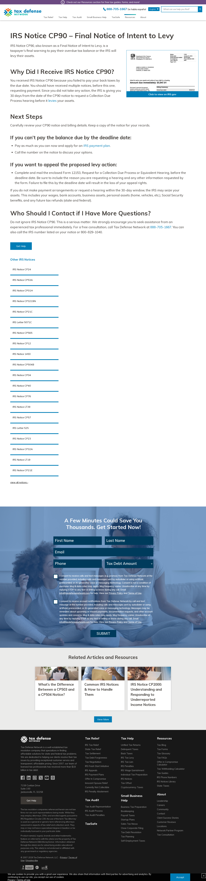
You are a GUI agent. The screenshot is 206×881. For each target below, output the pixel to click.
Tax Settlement (92, 753)
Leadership (162, 801)
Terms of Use (134, 593)
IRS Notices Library (166, 781)
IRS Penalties (127, 766)
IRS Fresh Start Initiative (97, 766)
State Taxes (163, 785)
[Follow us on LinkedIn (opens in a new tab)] (29, 778)
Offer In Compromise (95, 779)
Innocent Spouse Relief (96, 783)
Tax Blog (161, 745)
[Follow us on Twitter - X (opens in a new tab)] (41, 778)
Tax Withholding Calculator (171, 769)
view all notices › (19, 482)
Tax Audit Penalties (95, 815)
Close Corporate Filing (132, 828)
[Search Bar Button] (200, 9)
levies (52, 101)
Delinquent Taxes (129, 749)
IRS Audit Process (94, 811)
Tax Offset (126, 783)
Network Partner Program (170, 830)
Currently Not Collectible (97, 787)
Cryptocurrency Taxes (132, 787)
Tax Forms (162, 749)
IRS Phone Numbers (167, 777)
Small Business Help (96, 17)
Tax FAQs (162, 757)
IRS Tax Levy (127, 757)
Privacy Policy (116, 593)
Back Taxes (127, 753)
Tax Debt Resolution (131, 832)
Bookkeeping (127, 811)
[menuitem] (48, 17)
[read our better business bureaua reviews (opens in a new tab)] (30, 869)
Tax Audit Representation (98, 806)
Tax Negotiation (93, 762)
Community (163, 809)
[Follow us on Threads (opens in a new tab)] (53, 778)
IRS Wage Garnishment (132, 770)
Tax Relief (48, 17)
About (143, 17)
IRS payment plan (96, 146)
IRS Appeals (91, 770)
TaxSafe (116, 17)
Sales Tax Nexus (129, 824)
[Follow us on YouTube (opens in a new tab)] (47, 778)
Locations (162, 826)
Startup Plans (128, 819)
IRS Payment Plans (94, 774)
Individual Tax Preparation (134, 774)
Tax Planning (127, 836)
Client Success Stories (168, 817)
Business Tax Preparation (134, 807)
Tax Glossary (163, 753)
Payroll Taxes (128, 815)
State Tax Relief (93, 749)
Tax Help (62, 17)
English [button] (152, 9)
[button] (21, 246)
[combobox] (179, 9)
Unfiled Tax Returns (131, 745)
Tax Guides (162, 773)
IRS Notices (126, 779)
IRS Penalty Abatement (96, 791)
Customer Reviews (166, 822)
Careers (161, 805)
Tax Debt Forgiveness (96, 757)
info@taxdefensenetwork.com (74, 593)
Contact (161, 813)
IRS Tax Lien (127, 762)
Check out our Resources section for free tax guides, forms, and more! (103, 2)
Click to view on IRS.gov (162, 94)
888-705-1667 (160, 227)
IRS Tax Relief (92, 745)
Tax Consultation (165, 834)
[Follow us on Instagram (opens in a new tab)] (35, 778)
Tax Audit (77, 17)
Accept (180, 877)
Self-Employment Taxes (133, 840)
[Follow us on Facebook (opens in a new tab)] (23, 778)
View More (103, 719)
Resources (130, 17)
